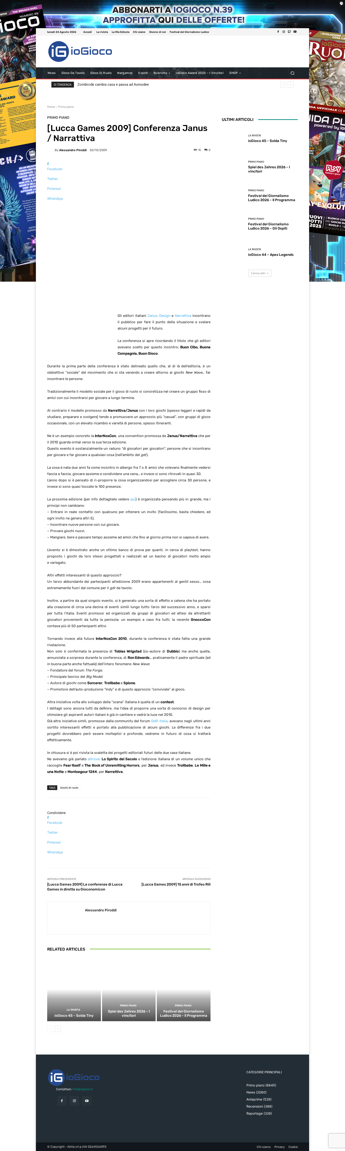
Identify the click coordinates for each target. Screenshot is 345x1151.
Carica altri (258, 273)
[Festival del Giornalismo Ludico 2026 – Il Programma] (184, 989)
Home (51, 107)
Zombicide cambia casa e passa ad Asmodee (113, 84)
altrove (93, 759)
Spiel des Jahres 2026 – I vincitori (129, 1013)
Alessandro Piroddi (73, 150)
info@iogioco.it (82, 1089)
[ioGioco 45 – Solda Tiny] (74, 989)
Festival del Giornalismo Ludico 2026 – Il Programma (183, 1013)
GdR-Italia (159, 721)
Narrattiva (183, 316)
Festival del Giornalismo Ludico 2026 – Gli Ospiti (268, 226)
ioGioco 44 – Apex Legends (271, 255)
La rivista (73, 1010)
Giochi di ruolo (69, 787)
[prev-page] (50, 1029)
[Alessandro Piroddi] (51, 150)
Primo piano (66, 107)
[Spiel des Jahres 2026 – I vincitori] (129, 989)
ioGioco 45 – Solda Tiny (74, 1015)
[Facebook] (278, 32)
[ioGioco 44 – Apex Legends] (233, 252)
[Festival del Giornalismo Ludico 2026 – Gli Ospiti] (233, 224)
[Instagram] (284, 32)
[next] (291, 85)
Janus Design (158, 316)
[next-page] (58, 1029)
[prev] (283, 85)
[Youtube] (295, 32)
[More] (129, 206)
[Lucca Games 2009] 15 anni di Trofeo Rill (176, 884)
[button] (292, 73)
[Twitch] (289, 32)
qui (132, 499)
